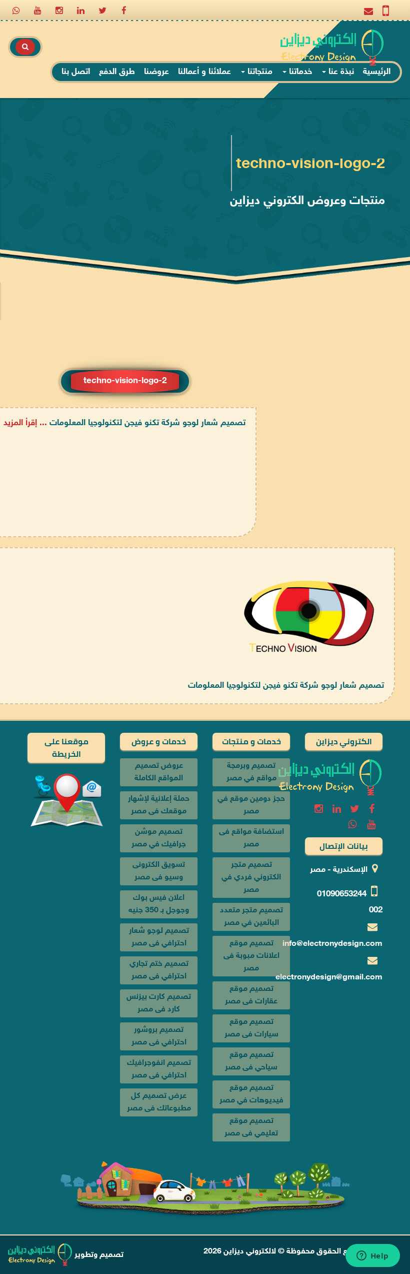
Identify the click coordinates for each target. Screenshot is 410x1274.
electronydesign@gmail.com (329, 977)
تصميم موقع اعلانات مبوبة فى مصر (252, 956)
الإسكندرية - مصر (339, 870)
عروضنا (156, 72)
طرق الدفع (117, 72)
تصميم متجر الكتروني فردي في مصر (251, 877)
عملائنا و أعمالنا (204, 72)
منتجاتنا (258, 72)
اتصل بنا (76, 72)
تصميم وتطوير (98, 1255)
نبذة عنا (340, 72)
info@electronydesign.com (332, 944)
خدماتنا (299, 72)
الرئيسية (376, 72)
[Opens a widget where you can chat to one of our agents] (372, 1256)
